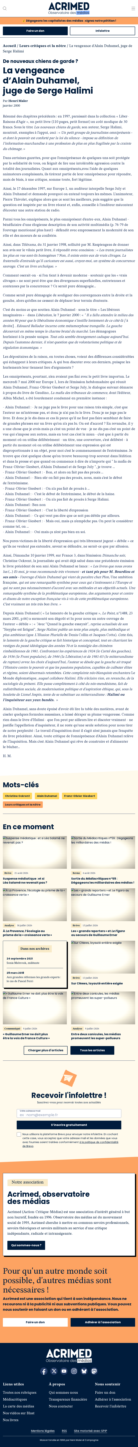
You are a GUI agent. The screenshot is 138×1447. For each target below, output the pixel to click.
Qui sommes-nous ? (26, 1245)
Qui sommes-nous (63, 1393)
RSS (64, 1431)
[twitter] (54, 1371)
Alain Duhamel (47, 796)
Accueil (9, 46)
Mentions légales (43, 1431)
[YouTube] (64, 1371)
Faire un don (35, 31)
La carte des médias (18, 1406)
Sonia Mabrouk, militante (23, 963)
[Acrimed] (69, 8)
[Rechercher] (5, 8)
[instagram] (74, 1371)
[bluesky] (84, 1371)
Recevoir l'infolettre (110, 1406)
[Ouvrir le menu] (133, 8)
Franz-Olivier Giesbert (79, 796)
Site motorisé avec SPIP (90, 1431)
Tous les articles (92, 1050)
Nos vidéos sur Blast (18, 1413)
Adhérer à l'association (103, 1322)
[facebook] (43, 1371)
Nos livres (10, 1420)
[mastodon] (94, 1371)
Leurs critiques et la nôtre (42, 46)
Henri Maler (18, 101)
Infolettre (103, 31)
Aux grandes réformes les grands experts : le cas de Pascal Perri (34, 979)
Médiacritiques (15, 1399)
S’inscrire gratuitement (69, 1125)
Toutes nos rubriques (19, 1393)
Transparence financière (68, 1399)
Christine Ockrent (17, 796)
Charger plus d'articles (45, 1050)
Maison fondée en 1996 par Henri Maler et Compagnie (69, 1440)
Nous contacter (61, 1406)
